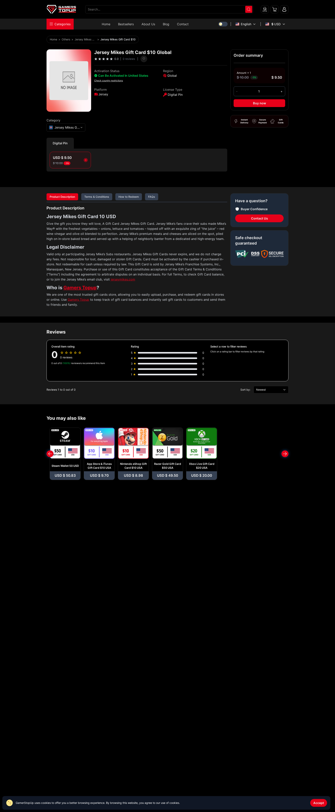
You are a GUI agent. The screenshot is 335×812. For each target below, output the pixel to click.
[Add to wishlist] (144, 59)
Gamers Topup (80, 287)
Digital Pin (60, 143)
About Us (148, 24)
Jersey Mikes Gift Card (85, 39)
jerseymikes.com (123, 279)
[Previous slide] (50, 453)
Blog (166, 24)
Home (106, 24)
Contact (183, 24)
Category (53, 120)
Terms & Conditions (96, 196)
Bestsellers (126, 24)
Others (66, 39)
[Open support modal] (265, 9)
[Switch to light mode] (223, 24)
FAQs (151, 196)
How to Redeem (128, 196)
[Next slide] (284, 453)
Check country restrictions (108, 80)
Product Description (62, 196)
